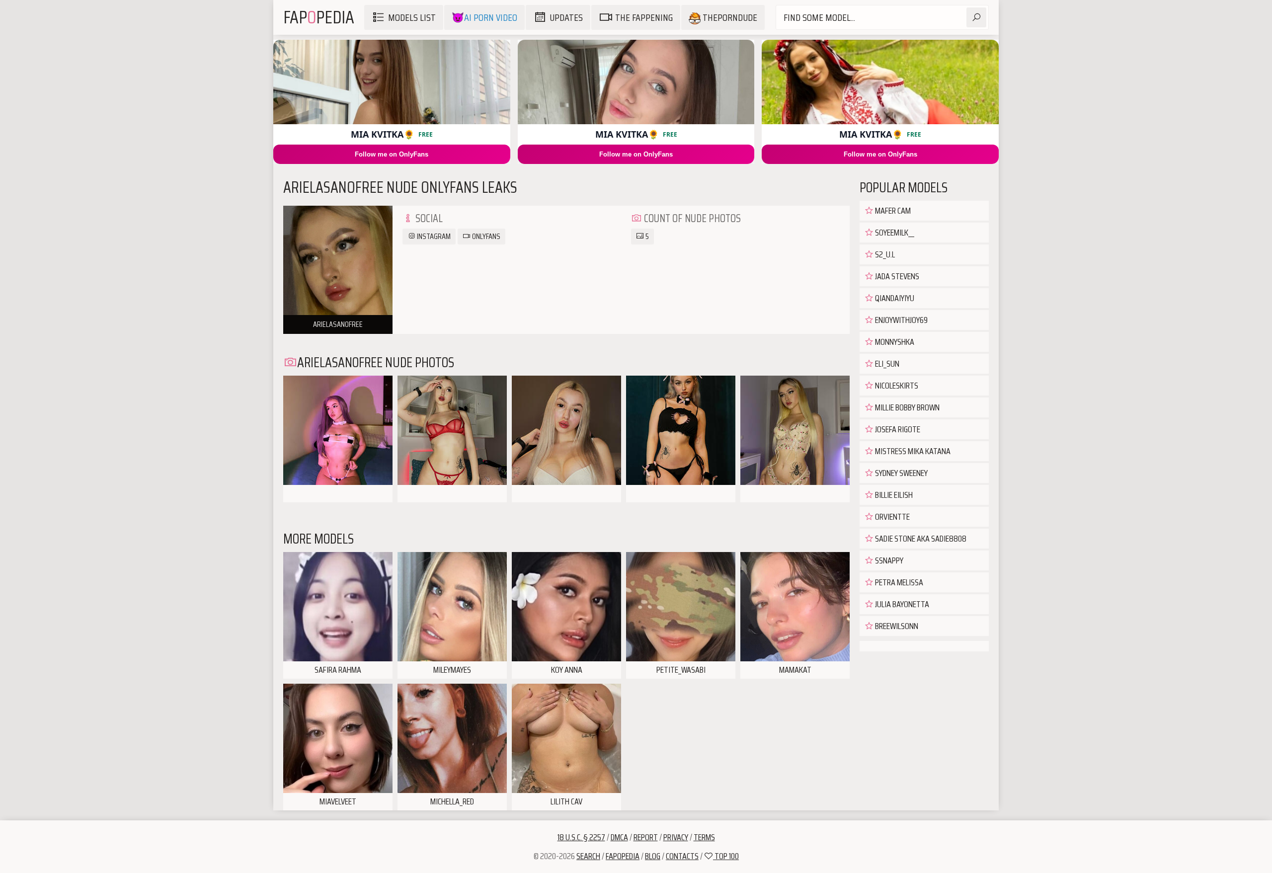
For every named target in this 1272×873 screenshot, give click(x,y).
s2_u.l (884, 254)
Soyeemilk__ (894, 232)
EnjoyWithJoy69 (901, 320)
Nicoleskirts (896, 386)
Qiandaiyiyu (894, 298)
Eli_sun (886, 364)
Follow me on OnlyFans (391, 154)
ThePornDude (729, 17)
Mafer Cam (892, 211)
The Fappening (644, 17)
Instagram (433, 236)
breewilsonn (896, 626)
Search (588, 856)
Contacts (682, 856)
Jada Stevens (896, 276)
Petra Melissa (898, 582)
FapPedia (318, 17)
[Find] (976, 17)
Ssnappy (888, 560)
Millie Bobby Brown (907, 407)
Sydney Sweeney (901, 473)
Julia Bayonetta (901, 604)
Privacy (675, 837)
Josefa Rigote (897, 429)
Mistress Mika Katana (912, 451)
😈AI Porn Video (484, 17)
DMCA (619, 837)
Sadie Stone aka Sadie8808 (920, 539)
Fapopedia (622, 856)
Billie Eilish (893, 495)
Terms (704, 837)
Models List (412, 17)
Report (646, 837)
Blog (652, 856)
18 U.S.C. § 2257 (581, 837)
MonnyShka (894, 342)
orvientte (892, 517)
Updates (566, 17)
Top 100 (726, 856)
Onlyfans (485, 236)
